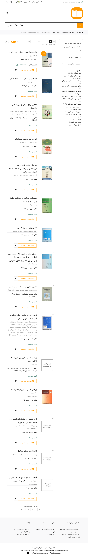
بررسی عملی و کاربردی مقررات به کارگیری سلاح (24, 359)
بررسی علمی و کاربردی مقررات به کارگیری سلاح (24, 391)
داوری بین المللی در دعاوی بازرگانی (23, 78)
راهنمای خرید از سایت (22, 534)
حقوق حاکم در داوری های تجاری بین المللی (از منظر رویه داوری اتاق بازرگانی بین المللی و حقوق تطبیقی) (22, 257)
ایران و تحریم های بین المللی (25, 139)
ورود (8, 26)
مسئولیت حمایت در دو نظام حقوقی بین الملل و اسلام (23, 199)
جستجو (78, 32)
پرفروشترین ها (36, 547)
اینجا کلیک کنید (25, 532)
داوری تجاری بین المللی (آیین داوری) (22, 52)
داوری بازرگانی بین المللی (27, 227)
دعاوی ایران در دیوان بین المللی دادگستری (24, 106)
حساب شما (44, 2)
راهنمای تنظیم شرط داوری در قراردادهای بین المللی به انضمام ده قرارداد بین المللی (23, 169)
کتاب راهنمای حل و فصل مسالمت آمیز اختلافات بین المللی (23, 317)
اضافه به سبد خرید (26, 70)
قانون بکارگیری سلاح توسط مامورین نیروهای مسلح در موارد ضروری (23, 479)
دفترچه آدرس (50, 534)
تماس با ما (8, 2)
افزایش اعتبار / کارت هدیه (19, 2)
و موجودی (8, 42)
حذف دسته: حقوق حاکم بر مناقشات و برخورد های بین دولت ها (71, 47)
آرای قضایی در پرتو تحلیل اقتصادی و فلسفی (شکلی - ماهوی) (23, 420)
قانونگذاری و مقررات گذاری (26, 451)
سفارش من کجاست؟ (34, 2)
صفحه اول (53, 547)
